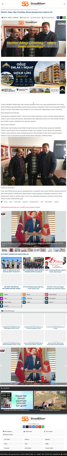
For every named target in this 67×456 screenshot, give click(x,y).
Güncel (7, 9)
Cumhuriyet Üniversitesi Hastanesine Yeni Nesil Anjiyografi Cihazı (33, 327)
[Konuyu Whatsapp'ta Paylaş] (64, 17)
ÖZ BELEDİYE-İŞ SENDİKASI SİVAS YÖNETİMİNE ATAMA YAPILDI (11, 327)
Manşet (10, 17)
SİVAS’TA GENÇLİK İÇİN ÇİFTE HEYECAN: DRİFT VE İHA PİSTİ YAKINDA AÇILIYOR (11, 271)
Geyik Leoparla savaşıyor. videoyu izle (17, 410)
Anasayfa (3, 9)
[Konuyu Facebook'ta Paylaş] (58, 17)
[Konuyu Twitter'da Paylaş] (61, 17)
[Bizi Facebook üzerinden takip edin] (24, 426)
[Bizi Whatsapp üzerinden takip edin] (43, 426)
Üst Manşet (15, 17)
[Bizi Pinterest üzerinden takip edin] (39, 426)
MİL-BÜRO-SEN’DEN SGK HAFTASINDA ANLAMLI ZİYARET (11, 287)
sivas (42, 201)
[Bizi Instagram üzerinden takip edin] (30, 426)
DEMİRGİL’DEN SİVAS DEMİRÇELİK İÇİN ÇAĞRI (20, 246)
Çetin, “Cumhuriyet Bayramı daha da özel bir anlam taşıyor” (55, 271)
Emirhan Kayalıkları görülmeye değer (50, 410)
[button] (33, 102)
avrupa (5, 201)
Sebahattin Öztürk (34, 201)
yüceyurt (56, 201)
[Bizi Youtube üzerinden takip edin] (36, 426)
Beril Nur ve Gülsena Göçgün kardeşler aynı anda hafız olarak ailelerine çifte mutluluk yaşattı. (55, 288)
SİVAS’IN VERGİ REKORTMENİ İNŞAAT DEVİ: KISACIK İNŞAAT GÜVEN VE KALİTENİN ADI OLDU (33, 345)
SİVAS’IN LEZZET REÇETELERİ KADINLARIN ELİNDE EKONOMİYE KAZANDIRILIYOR (55, 345)
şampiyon (25, 201)
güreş (10, 201)
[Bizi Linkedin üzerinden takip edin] (33, 426)
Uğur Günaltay (48, 201)
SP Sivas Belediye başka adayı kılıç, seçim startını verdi (33, 287)
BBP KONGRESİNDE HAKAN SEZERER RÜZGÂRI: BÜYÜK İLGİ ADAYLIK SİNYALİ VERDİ (33, 271)
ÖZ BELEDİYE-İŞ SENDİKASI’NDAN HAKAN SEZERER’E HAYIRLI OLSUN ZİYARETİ (11, 345)
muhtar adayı (17, 201)
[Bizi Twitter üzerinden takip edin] (27, 426)
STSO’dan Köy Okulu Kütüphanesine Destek (55, 327)
